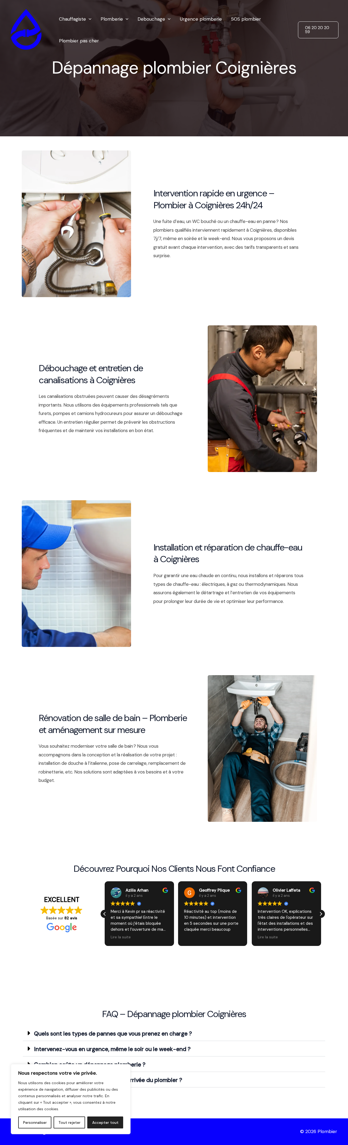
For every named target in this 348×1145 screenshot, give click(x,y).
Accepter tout (105, 1122)
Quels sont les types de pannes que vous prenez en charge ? (113, 1033)
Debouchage (151, 19)
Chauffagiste (72, 19)
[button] (88, 19)
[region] (70, 1099)
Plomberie (112, 19)
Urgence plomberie (201, 19)
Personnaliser (35, 1122)
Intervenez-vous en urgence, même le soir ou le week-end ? (112, 1049)
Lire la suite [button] (121, 937)
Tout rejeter (69, 1122)
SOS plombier (246, 19)
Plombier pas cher (79, 41)
